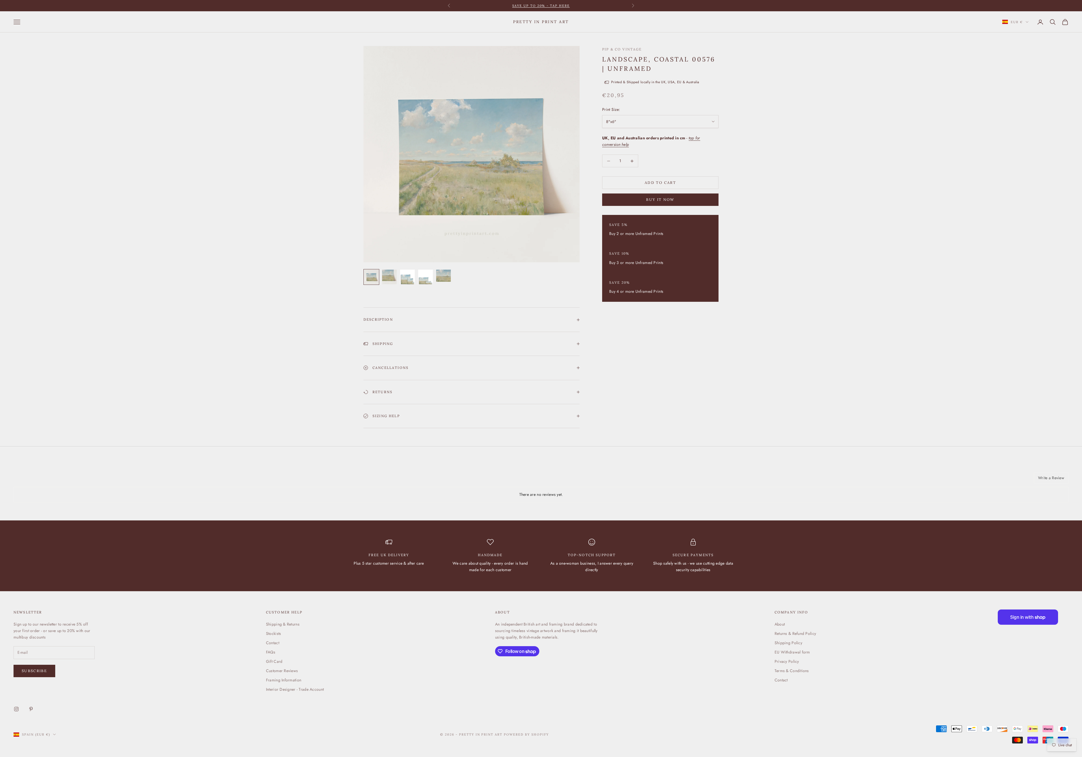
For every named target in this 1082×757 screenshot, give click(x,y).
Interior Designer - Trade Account (295, 689)
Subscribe (34, 670)
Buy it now (660, 199)
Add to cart (660, 182)
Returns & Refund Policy (795, 633)
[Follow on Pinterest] (31, 709)
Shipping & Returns (283, 624)
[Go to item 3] (407, 277)
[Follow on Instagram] (16, 709)
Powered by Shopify (526, 734)
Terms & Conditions (792, 671)
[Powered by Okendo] (39, 480)
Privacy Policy (787, 661)
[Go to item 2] (389, 277)
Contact (272, 643)
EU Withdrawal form (792, 652)
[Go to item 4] (425, 277)
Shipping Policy (788, 643)
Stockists (273, 633)
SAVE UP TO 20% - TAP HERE (541, 6)
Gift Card (274, 661)
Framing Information (283, 680)
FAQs (270, 652)
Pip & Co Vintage (622, 49)
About (780, 624)
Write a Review (1051, 478)
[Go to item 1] (371, 277)
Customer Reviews (282, 671)
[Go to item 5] (443, 275)
